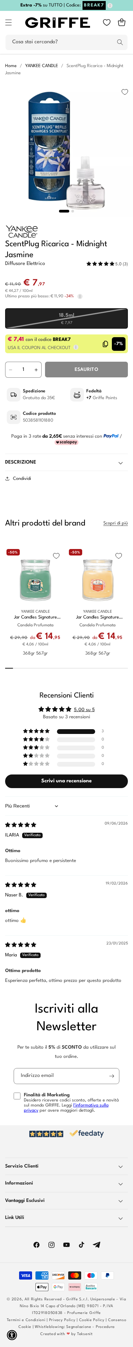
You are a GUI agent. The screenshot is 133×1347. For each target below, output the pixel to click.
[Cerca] (120, 42)
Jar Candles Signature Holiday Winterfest (35, 617)
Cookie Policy (92, 1320)
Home (11, 66)
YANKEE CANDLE (41, 66)
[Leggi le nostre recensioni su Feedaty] (66, 1134)
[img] (20, 825)
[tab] (64, 211)
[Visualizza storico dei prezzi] (80, 296)
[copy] (105, 344)
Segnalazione (78, 1327)
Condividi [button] (22, 478)
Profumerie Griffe (84, 1313)
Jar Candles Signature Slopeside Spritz (97, 617)
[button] (8, 22)
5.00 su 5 (84, 709)
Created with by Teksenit (66, 1334)
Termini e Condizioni (26, 1320)
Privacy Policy (62, 1320)
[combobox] (66, 42)
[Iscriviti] (111, 1076)
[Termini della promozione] (110, 5)
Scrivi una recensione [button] (66, 781)
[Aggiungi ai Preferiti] (125, 92)
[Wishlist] (106, 22)
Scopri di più (115, 523)
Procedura (105, 1327)
